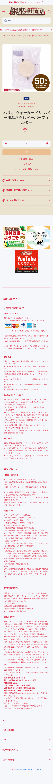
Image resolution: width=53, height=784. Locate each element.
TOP (3, 36)
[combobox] (26, 21)
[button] (26, 164)
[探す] (4, 21)
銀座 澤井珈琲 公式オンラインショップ (29, 769)
